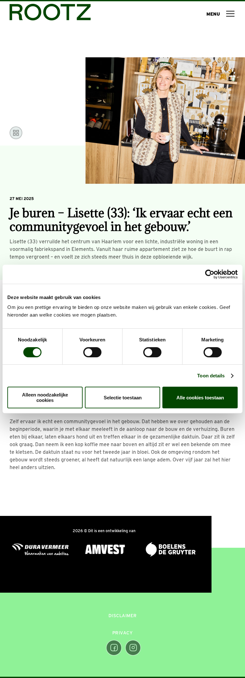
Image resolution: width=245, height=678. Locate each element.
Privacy (122, 632)
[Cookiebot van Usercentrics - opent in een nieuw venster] (210, 274)
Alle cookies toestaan (200, 397)
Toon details (211, 375)
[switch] (92, 352)
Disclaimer (122, 615)
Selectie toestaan (123, 397)
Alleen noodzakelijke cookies (45, 397)
